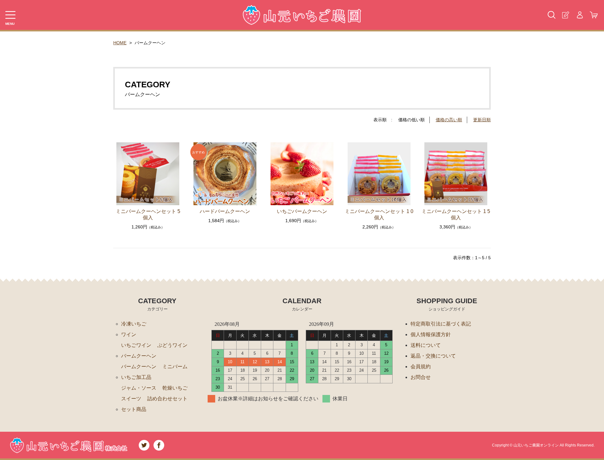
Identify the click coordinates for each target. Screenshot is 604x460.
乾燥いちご (174, 388)
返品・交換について (433, 356)
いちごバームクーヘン (302, 211)
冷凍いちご (133, 323)
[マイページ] (580, 15)
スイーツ (131, 398)
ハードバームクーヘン (225, 211)
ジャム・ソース (138, 388)
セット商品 (133, 409)
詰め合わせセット (167, 398)
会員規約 (421, 366)
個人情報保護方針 (431, 334)
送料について (426, 345)
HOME (119, 42)
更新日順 (482, 119)
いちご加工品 (136, 377)
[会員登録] (565, 15)
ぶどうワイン (172, 345)
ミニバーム (174, 366)
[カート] (594, 15)
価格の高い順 (449, 119)
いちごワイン (136, 345)
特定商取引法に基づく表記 (441, 323)
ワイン (128, 334)
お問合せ (421, 377)
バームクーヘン (138, 356)
